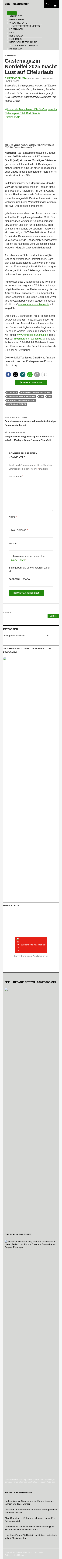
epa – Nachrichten (17, 3)
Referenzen (16, 36)
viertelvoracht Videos (26, 26)
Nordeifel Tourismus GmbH (20, 400)
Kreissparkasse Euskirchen (21, 396)
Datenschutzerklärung (23, 42)
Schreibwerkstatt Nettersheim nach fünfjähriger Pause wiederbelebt (30, 421)
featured (12, 393)
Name (13, 517)
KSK (41, 396)
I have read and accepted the (27, 558)
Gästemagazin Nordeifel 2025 (36, 393)
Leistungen (16, 29)
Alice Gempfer (12, 1518)
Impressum (15, 49)
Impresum (39, 1552)
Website (13, 543)
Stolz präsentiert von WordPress (18, 1552)
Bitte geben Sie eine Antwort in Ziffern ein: (30, 569)
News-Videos (16, 19)
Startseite (15, 16)
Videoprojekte (18, 23)
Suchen (7, 612)
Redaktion (33, 78)
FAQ (11, 32)
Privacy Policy (17, 560)
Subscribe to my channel (33, 945)
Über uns (16, 39)
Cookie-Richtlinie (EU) (25, 45)
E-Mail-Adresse (18, 530)
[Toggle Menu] (12, 13)
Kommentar (16, 476)
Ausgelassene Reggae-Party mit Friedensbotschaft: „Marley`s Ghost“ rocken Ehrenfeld (29, 436)
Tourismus (10, 55)
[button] (8, 374)
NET (49, 396)
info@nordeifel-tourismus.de (29, 338)
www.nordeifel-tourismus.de (33, 304)
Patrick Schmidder (16, 404)
